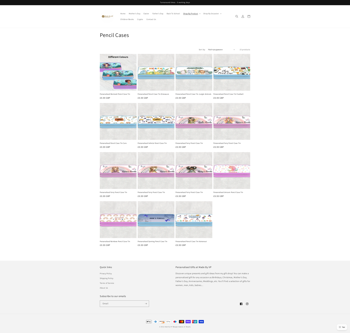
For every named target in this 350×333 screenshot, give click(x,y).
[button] (192, 13)
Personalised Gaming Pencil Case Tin (152, 241)
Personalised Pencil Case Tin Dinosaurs (153, 94)
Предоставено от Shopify (182, 327)
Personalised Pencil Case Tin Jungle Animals (193, 94)
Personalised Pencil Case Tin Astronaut (191, 241)
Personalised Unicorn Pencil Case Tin (228, 192)
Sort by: (202, 49)
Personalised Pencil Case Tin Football (228, 94)
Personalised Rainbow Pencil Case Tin (115, 241)
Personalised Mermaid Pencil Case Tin (115, 94)
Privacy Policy (106, 273)
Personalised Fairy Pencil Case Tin (189, 143)
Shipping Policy (106, 278)
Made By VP (168, 327)
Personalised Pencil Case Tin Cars (113, 143)
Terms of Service (107, 283)
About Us (104, 288)
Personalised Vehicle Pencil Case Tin (152, 143)
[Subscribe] (146, 303)
